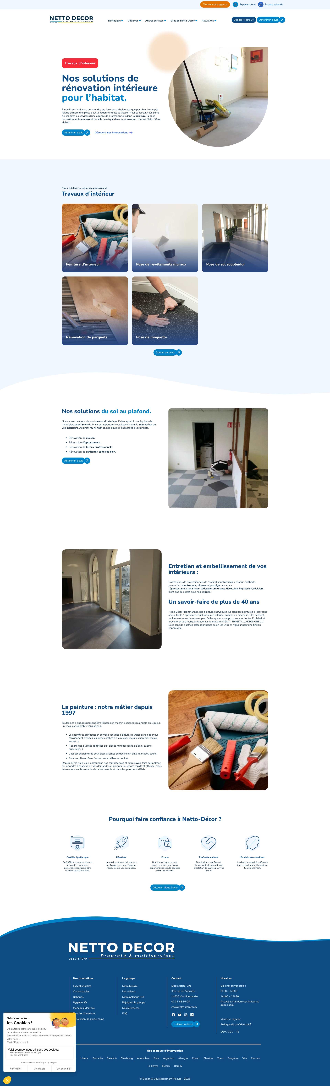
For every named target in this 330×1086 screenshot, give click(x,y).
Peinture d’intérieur (83, 264)
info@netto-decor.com (184, 1007)
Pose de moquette (151, 337)
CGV (223, 1032)
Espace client (247, 4)
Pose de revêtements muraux (161, 264)
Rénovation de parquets (86, 337)
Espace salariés (274, 4)
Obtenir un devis (268, 19)
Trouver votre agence (215, 4)
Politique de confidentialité (236, 1024)
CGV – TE (233, 1032)
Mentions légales (230, 1019)
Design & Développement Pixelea (161, 1078)
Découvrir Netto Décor (165, 887)
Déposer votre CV (244, 19)
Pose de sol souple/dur (225, 264)
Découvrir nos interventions (111, 132)
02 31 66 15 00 (180, 1001)
